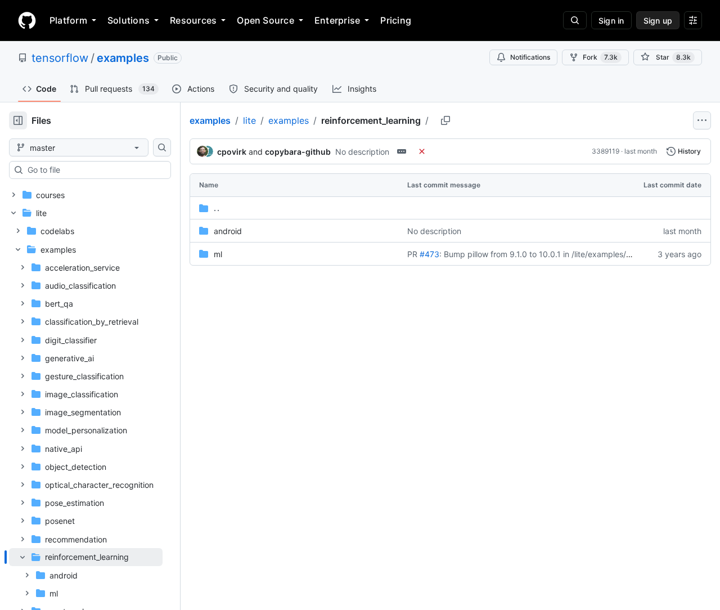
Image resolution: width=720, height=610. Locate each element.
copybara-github (298, 151)
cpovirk (231, 151)
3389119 (605, 151)
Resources (193, 20)
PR (412, 254)
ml (218, 254)
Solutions (128, 20)
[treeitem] (86, 575)
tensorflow (60, 58)
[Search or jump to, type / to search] (575, 20)
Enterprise (337, 20)
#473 (429, 254)
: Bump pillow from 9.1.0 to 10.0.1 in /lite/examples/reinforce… (552, 254)
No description (362, 151)
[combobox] (94, 170)
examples (123, 58)
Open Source (265, 20)
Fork (600, 57)
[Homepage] (27, 20)
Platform (68, 20)
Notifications (530, 57)
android (228, 231)
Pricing (395, 20)
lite (249, 120)
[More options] (702, 120)
